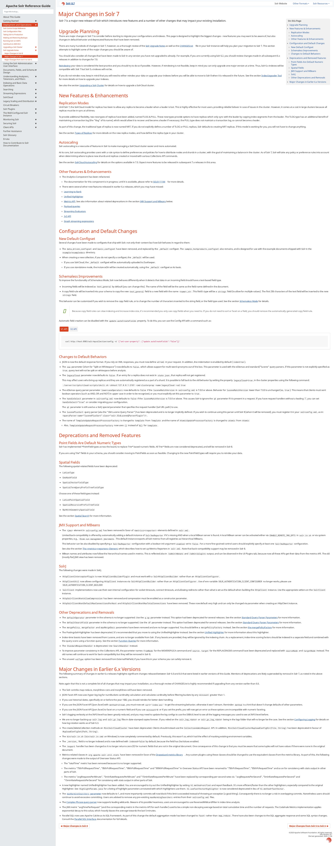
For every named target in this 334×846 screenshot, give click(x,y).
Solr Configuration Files (12, 31)
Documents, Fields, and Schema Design (19, 71)
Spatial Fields (297, 67)
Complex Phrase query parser (81, 802)
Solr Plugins (9, 109)
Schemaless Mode (249, 301)
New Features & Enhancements (305, 28)
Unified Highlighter (73, 196)
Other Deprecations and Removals (308, 77)
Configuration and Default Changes (307, 43)
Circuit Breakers (11, 105)
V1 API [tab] (64, 329)
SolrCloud (8, 97)
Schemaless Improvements (304, 50)
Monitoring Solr (11, 119)
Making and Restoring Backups (15, 38)
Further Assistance (12, 131)
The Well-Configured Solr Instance (15, 114)
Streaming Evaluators (75, 211)
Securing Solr (9, 123)
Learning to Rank (72, 191)
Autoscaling (297, 35)
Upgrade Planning (299, 24)
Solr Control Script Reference (14, 28)
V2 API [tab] (73, 329)
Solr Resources (320, 3)
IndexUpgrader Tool (271, 75)
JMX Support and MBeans (303, 71)
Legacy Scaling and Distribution (18, 101)
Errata (6, 139)
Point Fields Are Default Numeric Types (307, 63)
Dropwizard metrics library (169, 754)
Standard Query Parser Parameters (260, 617)
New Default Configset (302, 47)
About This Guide (11, 17)
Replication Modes (300, 32)
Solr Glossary (9, 135)
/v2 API (67, 216)
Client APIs (8, 127)
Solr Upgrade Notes (11, 50)
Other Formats (300, 3)
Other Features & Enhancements (307, 39)
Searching (8, 89)
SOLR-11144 (159, 181)
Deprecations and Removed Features (308, 58)
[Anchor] (101, 31)
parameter (84, 793)
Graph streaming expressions (79, 221)
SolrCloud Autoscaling (86, 162)
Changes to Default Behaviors (305, 53)
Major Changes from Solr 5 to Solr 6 (18, 59)
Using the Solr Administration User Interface (17, 64)
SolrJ (293, 74)
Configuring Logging (304, 719)
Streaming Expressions (14, 93)
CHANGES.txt (186, 45)
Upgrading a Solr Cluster (12, 47)
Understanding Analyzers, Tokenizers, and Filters (16, 77)
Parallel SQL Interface (85, 819)
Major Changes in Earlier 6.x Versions (308, 81)
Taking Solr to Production (13, 34)
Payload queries (72, 206)
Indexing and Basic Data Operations (15, 84)
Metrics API (69, 201)
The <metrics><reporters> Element (100, 548)
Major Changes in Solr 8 (14, 53)
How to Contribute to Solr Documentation (16, 144)
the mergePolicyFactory (260, 627)
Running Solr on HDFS (11, 41)
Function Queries (127, 640)
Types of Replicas (83, 132)
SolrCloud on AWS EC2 (11, 44)
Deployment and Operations (17, 24)
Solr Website (281, 3)
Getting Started (11, 20)
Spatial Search (82, 515)
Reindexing (64, 65)
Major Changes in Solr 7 (14, 56)
